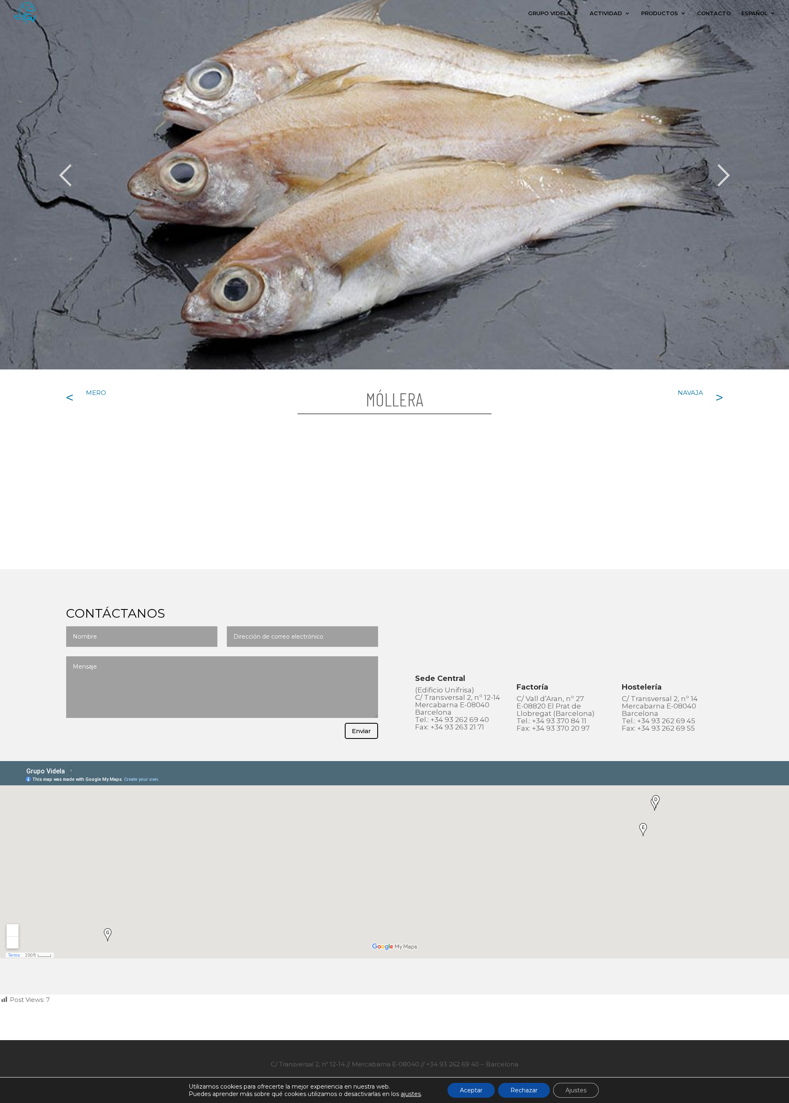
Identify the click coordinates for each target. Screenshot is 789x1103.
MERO (96, 393)
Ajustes (575, 1090)
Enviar (361, 731)
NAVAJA (690, 393)
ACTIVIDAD (606, 13)
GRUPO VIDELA (549, 13)
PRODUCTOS (659, 13)
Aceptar (471, 1090)
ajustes (411, 1094)
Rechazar (524, 1090)
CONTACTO (714, 13)
